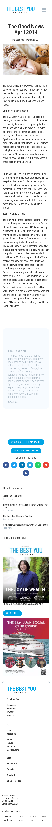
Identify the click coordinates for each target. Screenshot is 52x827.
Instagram (11, 705)
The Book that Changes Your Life (17, 516)
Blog (9, 757)
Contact (11, 775)
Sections (11, 746)
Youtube (10, 715)
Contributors (13, 750)
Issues (10, 743)
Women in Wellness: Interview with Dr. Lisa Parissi (25, 524)
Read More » (8, 499)
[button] (6, 465)
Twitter (10, 712)
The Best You (13, 699)
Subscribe (12, 763)
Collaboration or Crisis (13, 496)
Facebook (11, 708)
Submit (10, 769)
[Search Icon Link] (8, 724)
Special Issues (14, 781)
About (9, 739)
